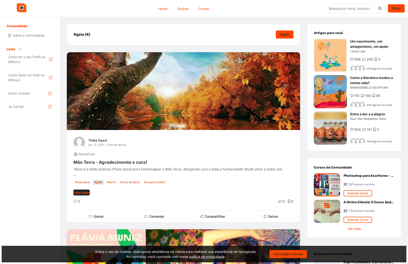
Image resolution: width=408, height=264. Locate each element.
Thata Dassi (97, 140)
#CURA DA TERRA (130, 182)
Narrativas (86, 154)
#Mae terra (82, 182)
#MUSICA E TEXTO (155, 182)
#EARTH (111, 182)
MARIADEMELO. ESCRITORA (369, 87)
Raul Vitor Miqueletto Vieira (368, 119)
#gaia (98, 182)
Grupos (182, 8)
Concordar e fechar (288, 254)
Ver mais (354, 229)
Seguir (285, 34)
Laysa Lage (358, 51)
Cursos (203, 8)
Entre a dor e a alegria (367, 114)
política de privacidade (207, 257)
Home (162, 8)
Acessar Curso (357, 193)
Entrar (396, 8)
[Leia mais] (330, 55)
